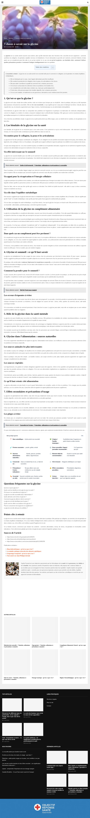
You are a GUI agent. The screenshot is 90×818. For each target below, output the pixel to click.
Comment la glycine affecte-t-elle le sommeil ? (17, 499)
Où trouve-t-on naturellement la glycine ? (15, 492)
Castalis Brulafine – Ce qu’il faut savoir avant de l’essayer (18, 772)
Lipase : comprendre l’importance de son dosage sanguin (18, 768)
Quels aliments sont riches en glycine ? (15, 497)
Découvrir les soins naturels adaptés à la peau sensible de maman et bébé (55, 790)
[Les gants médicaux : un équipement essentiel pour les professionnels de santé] (33, 729)
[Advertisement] (45, 595)
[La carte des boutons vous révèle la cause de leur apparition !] (33, 704)
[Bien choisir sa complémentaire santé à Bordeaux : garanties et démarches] (78, 757)
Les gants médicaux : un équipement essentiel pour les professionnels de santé (32, 739)
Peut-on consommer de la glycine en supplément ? (18, 505)
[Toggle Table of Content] (52, 67)
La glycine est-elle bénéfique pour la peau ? (16, 501)
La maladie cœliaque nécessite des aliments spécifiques (24, 551)
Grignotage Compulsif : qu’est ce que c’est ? (20, 553)
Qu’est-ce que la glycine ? (11, 488)
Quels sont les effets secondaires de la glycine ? (18, 503)
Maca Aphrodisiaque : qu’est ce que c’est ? (20, 549)
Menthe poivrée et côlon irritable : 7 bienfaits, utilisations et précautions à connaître (78, 790)
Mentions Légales (52, 699)
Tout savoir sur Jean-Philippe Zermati (18, 555)
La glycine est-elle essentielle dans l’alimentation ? (18, 494)
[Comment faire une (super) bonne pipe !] (56, 757)
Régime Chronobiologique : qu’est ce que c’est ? (73, 677)
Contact (49, 706)
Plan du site (50, 702)
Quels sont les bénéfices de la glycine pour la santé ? (19, 490)
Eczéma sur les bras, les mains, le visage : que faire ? (17, 755)
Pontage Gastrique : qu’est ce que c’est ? (43, 677)
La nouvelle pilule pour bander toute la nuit (14, 751)
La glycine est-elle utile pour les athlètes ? (16, 508)
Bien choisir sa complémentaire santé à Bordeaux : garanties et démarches (77, 767)
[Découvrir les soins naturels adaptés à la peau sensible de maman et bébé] (56, 780)
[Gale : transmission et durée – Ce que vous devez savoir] (12, 729)
